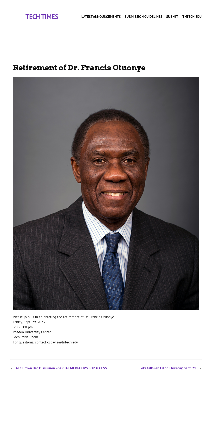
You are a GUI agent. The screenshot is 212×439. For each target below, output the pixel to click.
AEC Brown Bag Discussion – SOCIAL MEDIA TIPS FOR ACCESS (61, 368)
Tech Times (41, 16)
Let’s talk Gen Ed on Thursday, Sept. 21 (168, 368)
